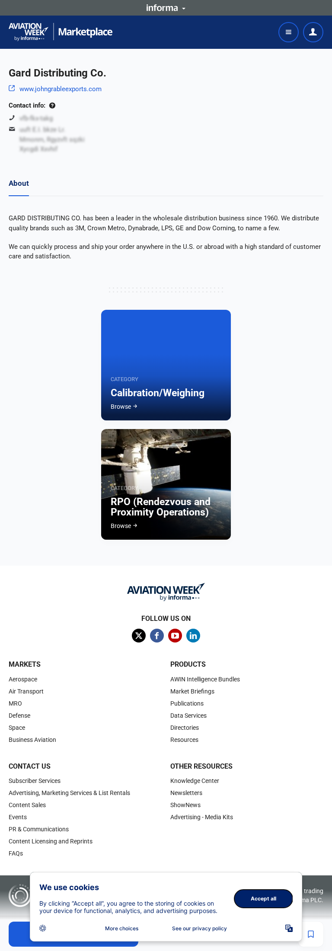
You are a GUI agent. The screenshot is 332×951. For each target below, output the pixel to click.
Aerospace (23, 679)
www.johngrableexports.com (60, 89)
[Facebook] (157, 635)
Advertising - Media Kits (201, 817)
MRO (15, 703)
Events (18, 817)
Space (17, 727)
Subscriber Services (35, 780)
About (19, 183)
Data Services (188, 715)
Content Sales (27, 805)
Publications (187, 703)
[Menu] (288, 32)
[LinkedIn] (193, 635)
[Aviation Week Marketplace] (60, 32)
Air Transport (26, 691)
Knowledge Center (194, 780)
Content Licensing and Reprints (51, 841)
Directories (184, 727)
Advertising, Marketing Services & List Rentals (69, 792)
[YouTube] (175, 635)
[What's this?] (52, 105)
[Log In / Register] (313, 32)
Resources (184, 739)
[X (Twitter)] (139, 635)
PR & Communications (39, 829)
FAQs (16, 853)
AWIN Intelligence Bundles (205, 679)
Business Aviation (32, 739)
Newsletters (186, 792)
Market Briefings (192, 691)
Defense (19, 715)
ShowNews (185, 805)
